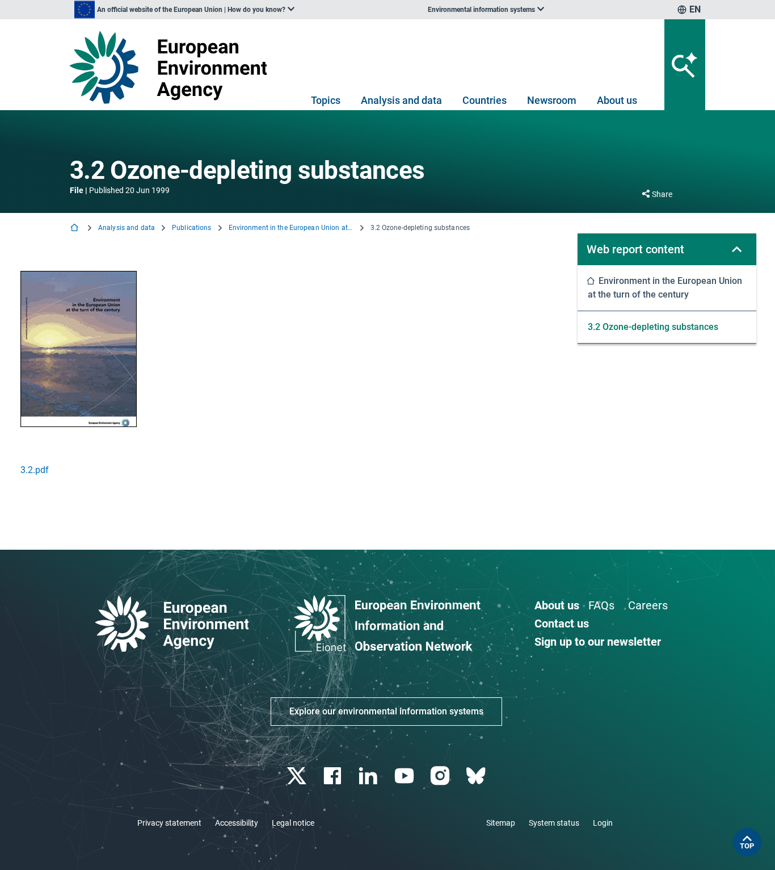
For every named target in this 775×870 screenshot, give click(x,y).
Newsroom (551, 100)
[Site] (173, 67)
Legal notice (293, 822)
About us (617, 100)
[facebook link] (333, 776)
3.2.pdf (34, 470)
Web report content (635, 249)
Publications (191, 228)
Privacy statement (169, 822)
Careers (648, 605)
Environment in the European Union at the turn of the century (291, 228)
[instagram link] (441, 776)
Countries (484, 100)
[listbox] (184, 9)
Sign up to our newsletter (597, 642)
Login (603, 822)
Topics (325, 100)
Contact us (561, 623)
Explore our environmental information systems (386, 711)
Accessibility (236, 822)
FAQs (601, 605)
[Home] (75, 229)
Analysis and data (401, 100)
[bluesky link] (476, 776)
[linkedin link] (369, 776)
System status (554, 822)
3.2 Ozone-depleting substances (653, 326)
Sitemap (500, 822)
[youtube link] (405, 776)
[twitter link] (297, 776)
